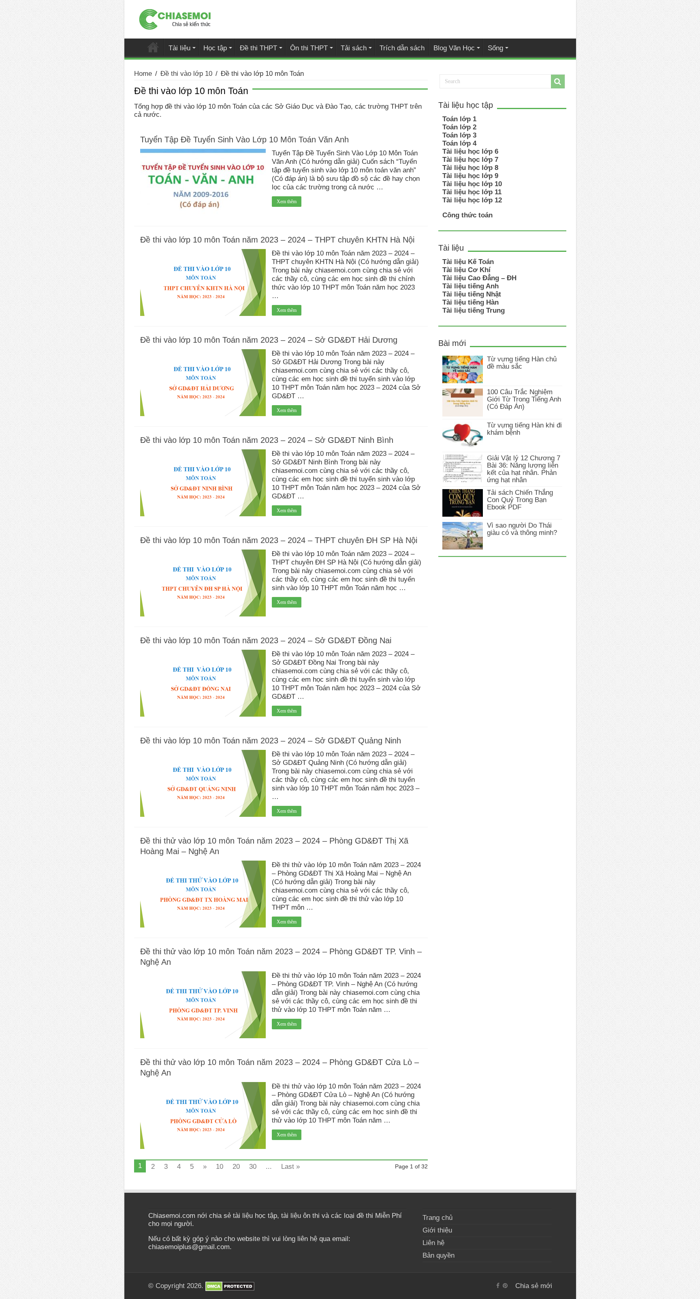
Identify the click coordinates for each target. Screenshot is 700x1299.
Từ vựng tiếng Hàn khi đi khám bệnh (524, 428)
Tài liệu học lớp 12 (472, 200)
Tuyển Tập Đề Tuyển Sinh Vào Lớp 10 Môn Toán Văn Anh (244, 139)
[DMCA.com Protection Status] (229, 1286)
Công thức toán (467, 215)
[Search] (558, 81)
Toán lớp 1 (459, 119)
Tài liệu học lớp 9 (470, 176)
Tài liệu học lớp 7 (470, 159)
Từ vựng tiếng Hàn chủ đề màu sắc (522, 362)
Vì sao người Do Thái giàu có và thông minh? (522, 529)
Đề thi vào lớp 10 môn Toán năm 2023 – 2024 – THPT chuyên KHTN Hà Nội (277, 239)
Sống (495, 48)
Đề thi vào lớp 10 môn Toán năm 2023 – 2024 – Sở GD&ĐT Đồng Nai (265, 640)
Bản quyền (439, 1255)
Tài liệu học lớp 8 (470, 168)
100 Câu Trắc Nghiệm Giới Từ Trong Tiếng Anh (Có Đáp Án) (524, 399)
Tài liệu (179, 48)
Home (143, 73)
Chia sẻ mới (153, 47)
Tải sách (354, 48)
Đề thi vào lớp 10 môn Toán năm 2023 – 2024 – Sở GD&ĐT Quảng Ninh (270, 740)
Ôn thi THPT (309, 48)
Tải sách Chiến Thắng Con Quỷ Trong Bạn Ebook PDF (520, 500)
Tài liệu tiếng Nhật (471, 294)
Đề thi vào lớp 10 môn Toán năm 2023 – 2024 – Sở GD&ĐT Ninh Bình (266, 440)
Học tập (215, 48)
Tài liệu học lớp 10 (472, 184)
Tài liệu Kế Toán (468, 262)
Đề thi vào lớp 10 (186, 73)
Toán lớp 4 (459, 143)
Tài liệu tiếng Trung (473, 310)
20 (236, 1166)
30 (252, 1166)
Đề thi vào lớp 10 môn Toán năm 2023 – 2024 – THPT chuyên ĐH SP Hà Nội (278, 540)
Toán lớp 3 (459, 135)
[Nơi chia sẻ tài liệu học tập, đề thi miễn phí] (175, 18)
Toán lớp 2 (459, 127)
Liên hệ (433, 1243)
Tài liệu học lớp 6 (470, 151)
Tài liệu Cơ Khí (466, 270)
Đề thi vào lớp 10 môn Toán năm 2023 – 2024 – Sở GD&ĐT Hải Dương (268, 339)
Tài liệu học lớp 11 (472, 192)
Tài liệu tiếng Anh (470, 286)
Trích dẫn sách (402, 48)
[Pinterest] (505, 1285)
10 (219, 1166)
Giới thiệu (437, 1230)
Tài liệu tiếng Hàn (470, 302)
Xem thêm (287, 201)
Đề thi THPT (258, 48)
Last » (290, 1166)
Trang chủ (437, 1218)
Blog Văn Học (454, 48)
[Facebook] (497, 1285)
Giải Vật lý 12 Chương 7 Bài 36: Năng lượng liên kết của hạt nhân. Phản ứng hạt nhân (523, 469)
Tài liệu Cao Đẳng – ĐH (479, 278)
